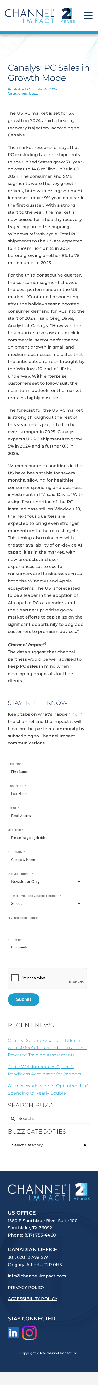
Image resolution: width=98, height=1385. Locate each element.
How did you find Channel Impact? (34, 896)
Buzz (33, 93)
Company (16, 852)
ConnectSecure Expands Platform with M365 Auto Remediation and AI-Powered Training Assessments (47, 1047)
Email (13, 808)
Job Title (15, 830)
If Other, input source (23, 918)
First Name (17, 764)
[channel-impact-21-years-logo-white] (49, 1184)
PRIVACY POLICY (26, 1287)
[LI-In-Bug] (13, 1329)
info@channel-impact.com (37, 1275)
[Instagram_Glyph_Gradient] (29, 1327)
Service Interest (20, 874)
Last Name (17, 786)
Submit (23, 999)
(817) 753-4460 (40, 1235)
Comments (16, 940)
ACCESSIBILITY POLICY (32, 1298)
